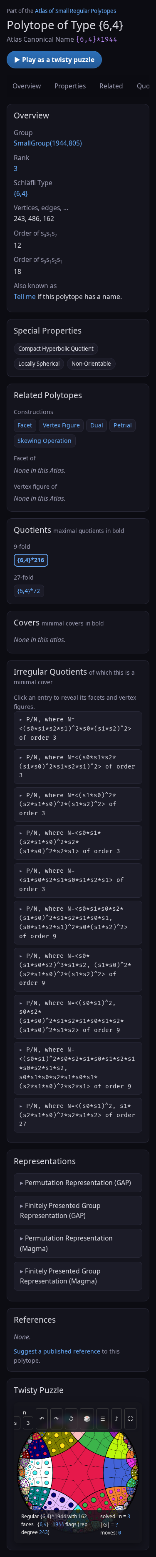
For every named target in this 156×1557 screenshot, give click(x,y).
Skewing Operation (44, 440)
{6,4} (21, 193)
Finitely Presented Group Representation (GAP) (60, 1210)
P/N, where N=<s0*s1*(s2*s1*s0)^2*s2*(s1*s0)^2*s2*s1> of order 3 (69, 842)
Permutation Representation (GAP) (78, 1182)
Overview (26, 85)
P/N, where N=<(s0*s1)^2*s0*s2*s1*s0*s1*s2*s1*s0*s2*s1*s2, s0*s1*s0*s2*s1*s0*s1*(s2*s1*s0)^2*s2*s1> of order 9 (77, 1068)
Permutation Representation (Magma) (66, 1243)
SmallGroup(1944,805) (48, 143)
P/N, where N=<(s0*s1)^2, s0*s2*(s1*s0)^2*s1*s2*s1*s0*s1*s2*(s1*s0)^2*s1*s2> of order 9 (71, 1016)
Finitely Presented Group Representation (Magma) (60, 1276)
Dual (96, 425)
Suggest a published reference (57, 1351)
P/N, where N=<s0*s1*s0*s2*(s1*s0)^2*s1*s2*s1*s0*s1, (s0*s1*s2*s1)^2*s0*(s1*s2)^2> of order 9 (73, 922)
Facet (24, 425)
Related (111, 85)
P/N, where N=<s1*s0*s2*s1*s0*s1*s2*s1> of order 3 (71, 880)
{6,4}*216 (30, 560)
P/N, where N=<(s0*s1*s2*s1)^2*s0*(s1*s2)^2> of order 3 (75, 728)
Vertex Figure (61, 425)
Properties (70, 85)
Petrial (123, 425)
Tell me (25, 296)
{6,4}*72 (28, 591)
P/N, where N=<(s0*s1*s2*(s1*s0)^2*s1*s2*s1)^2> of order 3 (77, 766)
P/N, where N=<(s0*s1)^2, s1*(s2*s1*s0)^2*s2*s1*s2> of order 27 (77, 1115)
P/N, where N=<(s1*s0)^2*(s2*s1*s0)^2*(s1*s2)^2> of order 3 (67, 804)
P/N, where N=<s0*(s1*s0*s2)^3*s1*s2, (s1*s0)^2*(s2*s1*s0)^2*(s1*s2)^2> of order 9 (75, 969)
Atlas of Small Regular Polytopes (75, 11)
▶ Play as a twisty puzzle (54, 59)
